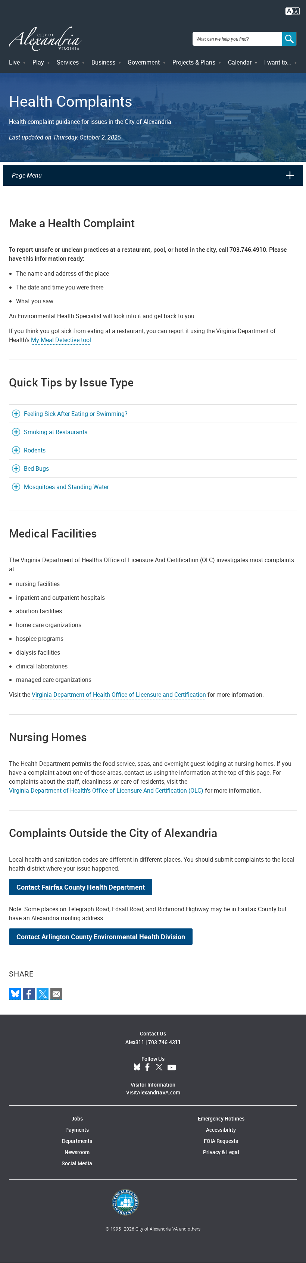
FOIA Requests (221, 1140)
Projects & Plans (193, 62)
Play (38, 62)
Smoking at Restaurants (55, 432)
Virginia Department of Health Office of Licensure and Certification (119, 694)
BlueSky (137, 1067)
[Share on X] (43, 994)
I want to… (277, 62)
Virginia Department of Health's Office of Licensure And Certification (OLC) (106, 790)
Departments (77, 1140)
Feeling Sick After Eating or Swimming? (76, 414)
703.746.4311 (164, 1042)
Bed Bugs (36, 468)
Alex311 (134, 1042)
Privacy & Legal (221, 1152)
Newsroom (77, 1152)
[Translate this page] (292, 10)
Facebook (147, 1067)
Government (144, 62)
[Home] (45, 39)
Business (103, 62)
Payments (77, 1129)
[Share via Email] (56, 994)
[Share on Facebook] (29, 994)
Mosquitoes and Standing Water (66, 487)
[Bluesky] (15, 994)
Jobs (77, 1118)
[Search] (289, 39)
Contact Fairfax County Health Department (80, 887)
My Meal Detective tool (61, 340)
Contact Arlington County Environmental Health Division (100, 936)
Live (14, 62)
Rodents (35, 450)
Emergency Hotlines (221, 1118)
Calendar (240, 62)
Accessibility (221, 1129)
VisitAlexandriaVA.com (153, 1092)
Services (68, 62)
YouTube (172, 1067)
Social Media (77, 1163)
